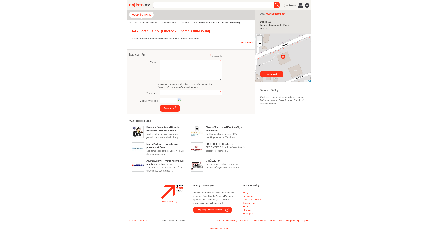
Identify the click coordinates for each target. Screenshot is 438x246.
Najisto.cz (141, 5)
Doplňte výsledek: (149, 101)
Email (245, 206)
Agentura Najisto (173, 192)
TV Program (248, 213)
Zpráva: (154, 62)
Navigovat (272, 74)
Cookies (273, 220)
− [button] (260, 43)
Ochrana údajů (260, 220)
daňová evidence (268, 100)
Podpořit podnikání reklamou (210, 210)
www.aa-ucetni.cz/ (275, 13)
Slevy (245, 193)
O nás (217, 220)
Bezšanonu (248, 196)
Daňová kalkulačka (252, 200)
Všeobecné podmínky (289, 220)
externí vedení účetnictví (291, 100)
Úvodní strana (141, 14)
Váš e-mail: (152, 93)
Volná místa (245, 220)
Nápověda (306, 220)
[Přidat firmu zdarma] (308, 5)
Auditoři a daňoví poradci (291, 97)
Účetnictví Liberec (269, 97)
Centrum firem (249, 203)
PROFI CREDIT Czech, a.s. (220, 144)
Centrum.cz (132, 220)
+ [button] (260, 38)
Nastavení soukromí (219, 229)
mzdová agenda (268, 103)
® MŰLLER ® (213, 161)
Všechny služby (230, 220)
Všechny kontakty (169, 201)
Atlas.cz (143, 220)
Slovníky (247, 210)
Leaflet (308, 81)
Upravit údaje (246, 42)
